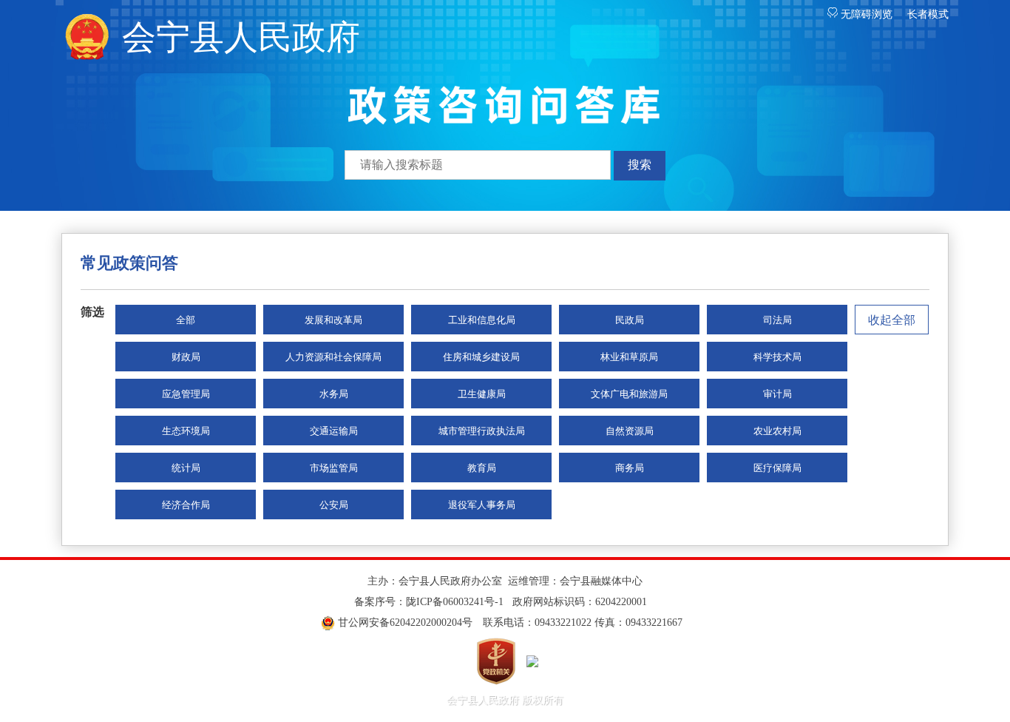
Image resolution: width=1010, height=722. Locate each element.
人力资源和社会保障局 (333, 356)
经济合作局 (186, 504)
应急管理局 (186, 393)
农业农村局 (777, 430)
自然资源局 (630, 430)
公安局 (333, 504)
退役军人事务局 (481, 504)
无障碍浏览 (865, 14)
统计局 (186, 467)
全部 (185, 319)
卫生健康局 (482, 393)
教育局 (481, 467)
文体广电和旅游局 (629, 393)
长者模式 (928, 14)
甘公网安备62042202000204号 (405, 622)
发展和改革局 (333, 319)
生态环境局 (186, 430)
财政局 (186, 356)
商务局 (629, 467)
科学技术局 (777, 356)
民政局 (629, 319)
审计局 (777, 393)
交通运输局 (334, 430)
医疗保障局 (777, 467)
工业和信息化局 (481, 319)
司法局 (777, 319)
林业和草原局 (629, 356)
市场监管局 (334, 467)
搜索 (639, 164)
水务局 (333, 393)
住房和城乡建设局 (481, 356)
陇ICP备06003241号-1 (455, 601)
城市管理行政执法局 (481, 430)
